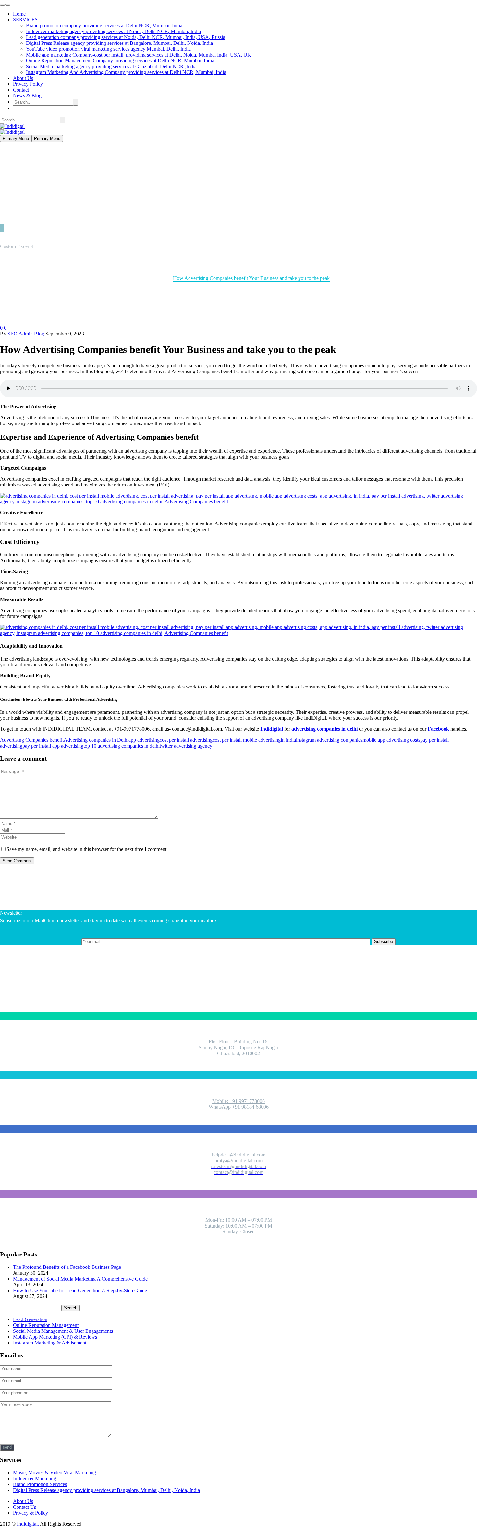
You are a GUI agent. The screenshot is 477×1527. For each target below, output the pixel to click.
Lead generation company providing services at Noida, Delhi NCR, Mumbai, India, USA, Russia (125, 37)
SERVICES (25, 19)
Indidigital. (28, 1524)
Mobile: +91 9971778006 (238, 1101)
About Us (23, 78)
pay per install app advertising (52, 746)
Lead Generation (30, 1319)
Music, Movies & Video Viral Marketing (54, 1472)
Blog (39, 333)
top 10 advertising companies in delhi (121, 746)
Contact (21, 90)
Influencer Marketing (34, 1478)
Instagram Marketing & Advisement (49, 1342)
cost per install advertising (186, 740)
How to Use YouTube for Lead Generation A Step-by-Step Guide (80, 1290)
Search (70, 1308)
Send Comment (17, 860)
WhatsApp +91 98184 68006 (239, 1107)
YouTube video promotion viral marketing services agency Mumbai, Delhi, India (108, 49)
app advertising (144, 740)
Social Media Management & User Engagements (63, 1331)
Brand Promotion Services (40, 1484)
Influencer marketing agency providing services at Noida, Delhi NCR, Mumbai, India (113, 31)
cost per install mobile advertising (247, 740)
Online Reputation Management (46, 1325)
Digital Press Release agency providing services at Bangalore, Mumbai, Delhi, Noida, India (119, 43)
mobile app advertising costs (391, 740)
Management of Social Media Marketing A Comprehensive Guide (80, 1278)
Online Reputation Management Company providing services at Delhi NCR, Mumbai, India (120, 60)
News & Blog (27, 95)
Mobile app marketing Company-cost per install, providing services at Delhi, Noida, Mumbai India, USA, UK (138, 54)
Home (19, 14)
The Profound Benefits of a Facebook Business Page (67, 1267)
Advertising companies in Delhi (96, 740)
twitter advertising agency (186, 746)
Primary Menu (16, 138)
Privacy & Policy (30, 1513)
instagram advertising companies (329, 740)
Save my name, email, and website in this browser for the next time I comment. (87, 849)
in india (288, 740)
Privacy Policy (28, 84)
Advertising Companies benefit (32, 740)
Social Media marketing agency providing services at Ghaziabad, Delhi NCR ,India (111, 66)
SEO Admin (20, 333)
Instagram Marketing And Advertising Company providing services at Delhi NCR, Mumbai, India (126, 72)
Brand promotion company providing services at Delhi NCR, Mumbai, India (104, 25)
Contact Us (24, 1507)
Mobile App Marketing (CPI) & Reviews (55, 1337)
